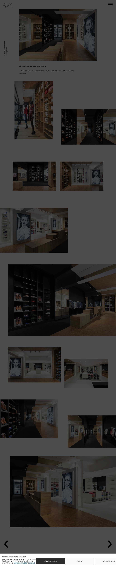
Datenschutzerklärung (24, 562)
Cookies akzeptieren (50, 561)
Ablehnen (80, 561)
